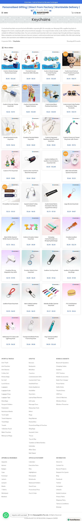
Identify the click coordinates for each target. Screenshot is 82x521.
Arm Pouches (6, 366)
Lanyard (4, 482)
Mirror (31, 411)
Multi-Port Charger (62, 380)
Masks (4, 486)
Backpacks (32, 366)
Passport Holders (7, 404)
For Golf (4, 380)
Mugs (30, 415)
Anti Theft (5, 363)
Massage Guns (33, 404)
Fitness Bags (6, 376)
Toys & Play (32, 439)
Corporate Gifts (7, 41)
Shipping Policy (61, 500)
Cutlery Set (5, 373)
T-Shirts (4, 489)
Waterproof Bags (7, 435)
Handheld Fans (33, 383)
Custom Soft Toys (34, 380)
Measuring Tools (34, 408)
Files (30, 469)
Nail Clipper (32, 453)
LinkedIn (59, 489)
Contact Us (59, 465)
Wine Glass (32, 449)
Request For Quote (62, 472)
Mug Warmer (33, 418)
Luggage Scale (6, 390)
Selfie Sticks (60, 387)
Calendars (32, 462)
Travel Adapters (7, 418)
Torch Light (5, 415)
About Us (59, 462)
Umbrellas (32, 446)
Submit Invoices (61, 493)
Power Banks (60, 383)
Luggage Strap (6, 394)
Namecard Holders (34, 482)
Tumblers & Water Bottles (37, 442)
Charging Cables (61, 366)
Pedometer (5, 408)
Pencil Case (32, 486)
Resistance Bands (7, 411)
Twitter (58, 482)
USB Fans (59, 394)
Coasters (32, 373)
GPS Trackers (60, 373)
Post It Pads (33, 493)
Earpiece (59, 369)
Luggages (5, 387)
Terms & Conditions (62, 503)
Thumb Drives (60, 390)
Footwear (5, 476)
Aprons (4, 465)
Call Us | (35, 2)
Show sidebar (8, 47)
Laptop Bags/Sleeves (35, 397)
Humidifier (32, 390)
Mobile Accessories (62, 376)
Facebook (59, 479)
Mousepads (32, 476)
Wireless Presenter (62, 404)
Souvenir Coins (33, 432)
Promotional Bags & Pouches (38, 425)
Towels (4, 425)
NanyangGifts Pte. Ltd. (40, 515)
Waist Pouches (6, 432)
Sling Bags (32, 428)
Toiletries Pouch (7, 428)
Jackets (4, 479)
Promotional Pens (34, 489)
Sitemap (58, 507)
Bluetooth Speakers (62, 363)
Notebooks (32, 479)
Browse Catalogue (51, 2)
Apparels (4, 462)
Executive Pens (33, 465)
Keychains (32, 394)
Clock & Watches (61, 397)
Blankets (4, 496)
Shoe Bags (5, 401)
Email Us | (41, 2)
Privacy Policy (60, 496)
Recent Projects (61, 469)
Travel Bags (5, 422)
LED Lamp (32, 401)
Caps (3, 472)
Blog (57, 476)
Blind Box (32, 369)
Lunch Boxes (6, 383)
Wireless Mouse (61, 401)
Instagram (59, 486)
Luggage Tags (6, 397)
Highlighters (32, 472)
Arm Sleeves (5, 369)
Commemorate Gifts (35, 376)
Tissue (31, 435)
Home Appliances (34, 387)
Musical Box (32, 422)
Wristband (5, 493)
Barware (31, 363)
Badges (4, 469)
